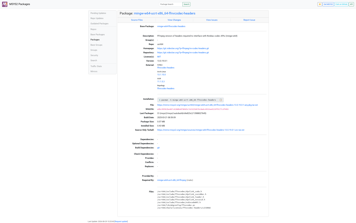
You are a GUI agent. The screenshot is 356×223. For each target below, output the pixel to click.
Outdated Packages (99, 23)
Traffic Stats (96, 66)
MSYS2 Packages (19, 4)
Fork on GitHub (341, 4)
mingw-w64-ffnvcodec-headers (171, 26)
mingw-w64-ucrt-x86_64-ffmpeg (171, 180)
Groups (94, 50)
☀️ (320, 4)
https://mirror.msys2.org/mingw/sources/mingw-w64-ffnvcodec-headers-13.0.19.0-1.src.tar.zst (200, 130)
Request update (121, 221)
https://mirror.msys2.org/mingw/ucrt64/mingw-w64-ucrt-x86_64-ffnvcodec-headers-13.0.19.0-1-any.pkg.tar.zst (207, 105)
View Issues (211, 20)
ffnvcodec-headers (165, 67)
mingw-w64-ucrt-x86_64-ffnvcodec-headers (164, 13)
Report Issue (249, 20)
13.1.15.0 (161, 74)
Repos (93, 29)
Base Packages (98, 34)
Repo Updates (97, 18)
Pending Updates (98, 13)
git (158, 147)
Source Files (137, 20)
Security (94, 55)
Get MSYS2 (328, 4)
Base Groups (96, 45)
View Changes (174, 20)
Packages (95, 39)
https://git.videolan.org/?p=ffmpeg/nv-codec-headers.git (183, 48)
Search (186, 4)
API (351, 4)
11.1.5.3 (161, 81)
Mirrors (94, 71)
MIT (159, 56)
